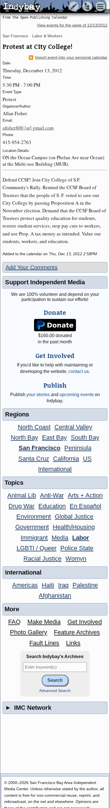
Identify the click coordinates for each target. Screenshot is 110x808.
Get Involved (84, 621)
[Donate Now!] (55, 325)
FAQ (14, 621)
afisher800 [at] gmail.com (28, 128)
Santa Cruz (33, 458)
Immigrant (34, 537)
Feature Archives (77, 632)
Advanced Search (55, 691)
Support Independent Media (45, 282)
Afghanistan (55, 595)
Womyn (75, 558)
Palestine (85, 585)
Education (52, 506)
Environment (33, 516)
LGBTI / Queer (36, 548)
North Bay (24, 437)
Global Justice (74, 516)
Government (32, 526)
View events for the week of (72, 25)
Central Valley (73, 427)
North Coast (34, 427)
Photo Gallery (28, 632)
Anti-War (52, 495)
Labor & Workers (47, 36)
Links (73, 643)
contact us (79, 371)
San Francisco (15, 36)
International (55, 469)
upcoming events (77, 394)
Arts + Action (85, 495)
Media (60, 537)
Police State (76, 548)
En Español (85, 506)
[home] (52, 7)
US (87, 458)
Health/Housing (74, 526)
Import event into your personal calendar (71, 57)
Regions (17, 414)
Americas (25, 585)
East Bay (54, 437)
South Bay (85, 437)
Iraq (63, 585)
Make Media (44, 621)
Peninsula (77, 447)
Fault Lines (44, 643)
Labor (80, 537)
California (66, 458)
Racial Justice (42, 558)
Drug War (21, 506)
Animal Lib (21, 495)
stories (38, 394)
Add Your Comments (32, 267)
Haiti (48, 585)
